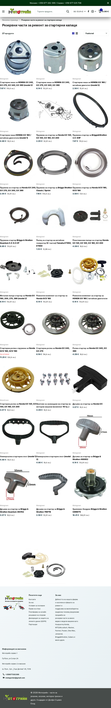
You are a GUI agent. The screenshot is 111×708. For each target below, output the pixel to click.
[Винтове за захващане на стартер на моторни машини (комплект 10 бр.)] (54, 379)
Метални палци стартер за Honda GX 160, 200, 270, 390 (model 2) (17, 297)
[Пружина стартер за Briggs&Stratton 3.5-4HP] (91, 110)
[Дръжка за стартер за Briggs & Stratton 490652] (91, 432)
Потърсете (67, 11)
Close (108, 3)
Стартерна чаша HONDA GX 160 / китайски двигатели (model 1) (15, 136)
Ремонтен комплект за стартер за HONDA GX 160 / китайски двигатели (90, 297)
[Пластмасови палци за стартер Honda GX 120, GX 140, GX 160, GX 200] (91, 215)
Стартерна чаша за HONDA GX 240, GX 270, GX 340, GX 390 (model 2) (16, 83)
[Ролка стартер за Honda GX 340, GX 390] (91, 323)
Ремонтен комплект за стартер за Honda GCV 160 (51, 297)
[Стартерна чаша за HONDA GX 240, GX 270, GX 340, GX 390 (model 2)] (18, 57)
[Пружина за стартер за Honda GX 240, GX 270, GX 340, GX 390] (18, 163)
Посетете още (35, 595)
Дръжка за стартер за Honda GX (88, 404)
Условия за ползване (37, 606)
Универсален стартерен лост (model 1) (18, 456)
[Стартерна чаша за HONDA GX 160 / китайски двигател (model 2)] (91, 57)
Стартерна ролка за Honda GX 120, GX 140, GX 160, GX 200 (18, 405)
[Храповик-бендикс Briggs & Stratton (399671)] (91, 484)
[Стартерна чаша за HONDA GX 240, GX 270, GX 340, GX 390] (54, 57)
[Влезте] (93, 11)
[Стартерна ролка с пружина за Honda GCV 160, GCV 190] (18, 323)
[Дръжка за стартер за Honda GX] (91, 379)
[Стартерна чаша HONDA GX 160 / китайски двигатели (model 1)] (18, 110)
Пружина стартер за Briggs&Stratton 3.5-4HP (90, 136)
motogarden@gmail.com (15, 678)
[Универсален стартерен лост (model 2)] (54, 432)
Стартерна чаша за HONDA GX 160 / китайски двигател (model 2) (89, 83)
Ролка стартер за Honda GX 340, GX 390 (90, 349)
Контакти (32, 599)
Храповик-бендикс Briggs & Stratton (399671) (90, 510)
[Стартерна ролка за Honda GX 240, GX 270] (54, 323)
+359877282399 (12, 674)
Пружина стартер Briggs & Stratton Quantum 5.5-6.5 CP (16, 241)
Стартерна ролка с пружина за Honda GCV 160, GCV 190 (17, 349)
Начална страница (10, 20)
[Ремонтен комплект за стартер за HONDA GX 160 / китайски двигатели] (91, 271)
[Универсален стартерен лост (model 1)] (18, 432)
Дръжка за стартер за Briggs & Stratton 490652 (87, 457)
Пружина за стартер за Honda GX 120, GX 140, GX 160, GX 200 (54, 136)
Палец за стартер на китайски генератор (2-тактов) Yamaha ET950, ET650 (53, 243)
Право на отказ (34, 609)
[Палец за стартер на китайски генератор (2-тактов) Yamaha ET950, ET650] (54, 215)
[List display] (77, 33)
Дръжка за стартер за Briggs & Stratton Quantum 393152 (14, 510)
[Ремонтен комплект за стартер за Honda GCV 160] (54, 271)
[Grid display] (73, 33)
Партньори (33, 624)
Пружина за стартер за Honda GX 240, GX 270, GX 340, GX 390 (18, 189)
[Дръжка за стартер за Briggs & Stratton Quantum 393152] (18, 484)
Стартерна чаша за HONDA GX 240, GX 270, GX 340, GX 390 (53, 83)
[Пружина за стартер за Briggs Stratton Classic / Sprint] (54, 163)
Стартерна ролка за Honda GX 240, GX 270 (53, 349)
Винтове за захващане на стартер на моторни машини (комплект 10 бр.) (53, 405)
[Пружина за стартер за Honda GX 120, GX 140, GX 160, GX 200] (54, 110)
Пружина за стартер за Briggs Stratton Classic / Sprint (54, 189)
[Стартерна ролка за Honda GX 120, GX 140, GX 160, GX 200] (18, 379)
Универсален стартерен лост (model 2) (53, 457)
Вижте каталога (3, 11)
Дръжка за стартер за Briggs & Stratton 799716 (50, 510)
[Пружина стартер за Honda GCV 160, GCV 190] (91, 163)
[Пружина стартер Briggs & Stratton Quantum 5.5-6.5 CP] (18, 215)
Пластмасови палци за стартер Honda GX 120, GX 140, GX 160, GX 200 (91, 241)
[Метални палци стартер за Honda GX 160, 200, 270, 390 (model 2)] (18, 271)
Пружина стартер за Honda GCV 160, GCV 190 (90, 189)
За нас (31, 602)
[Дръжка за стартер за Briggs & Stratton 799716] (54, 484)
